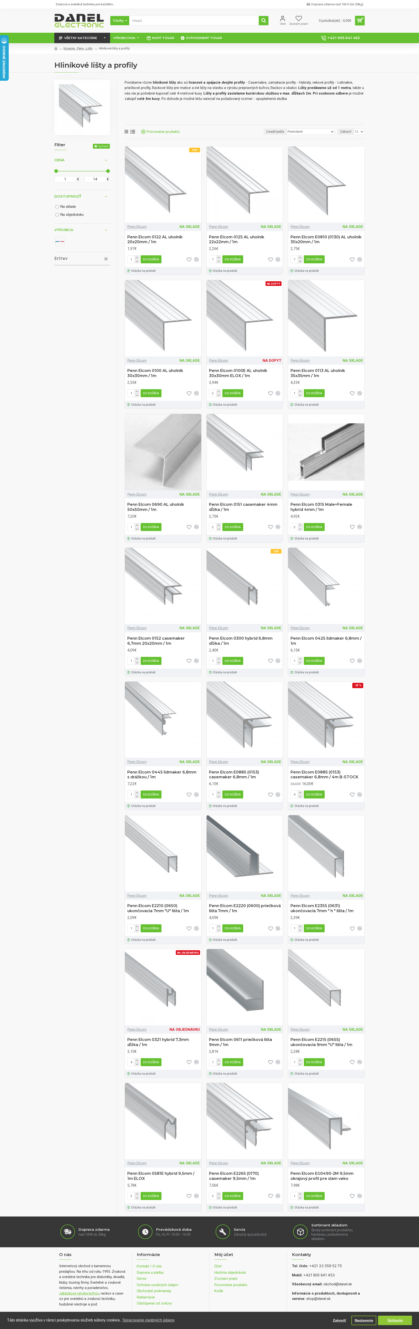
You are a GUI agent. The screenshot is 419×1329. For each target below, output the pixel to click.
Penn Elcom (137, 227)
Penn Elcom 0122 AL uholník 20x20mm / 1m (155, 239)
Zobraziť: (346, 131)
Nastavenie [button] (364, 1320)
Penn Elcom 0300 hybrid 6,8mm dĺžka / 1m (241, 641)
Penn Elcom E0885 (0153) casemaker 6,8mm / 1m (234, 775)
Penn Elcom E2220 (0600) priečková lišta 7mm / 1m (245, 908)
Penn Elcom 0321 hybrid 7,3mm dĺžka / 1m (158, 1042)
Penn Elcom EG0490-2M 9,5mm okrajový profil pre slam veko (322, 1176)
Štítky (61, 258)
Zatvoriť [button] (339, 1320)
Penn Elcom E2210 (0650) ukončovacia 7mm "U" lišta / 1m (158, 908)
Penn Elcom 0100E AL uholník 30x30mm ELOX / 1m (238, 373)
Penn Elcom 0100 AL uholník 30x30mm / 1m (155, 373)
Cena (59, 160)
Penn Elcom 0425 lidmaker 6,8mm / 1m (326, 641)
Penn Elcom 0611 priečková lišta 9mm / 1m (240, 1042)
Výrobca (63, 229)
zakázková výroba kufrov (79, 1293)
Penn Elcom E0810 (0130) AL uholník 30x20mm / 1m (326, 239)
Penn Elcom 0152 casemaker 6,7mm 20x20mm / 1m (156, 641)
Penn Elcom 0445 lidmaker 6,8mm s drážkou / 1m (161, 775)
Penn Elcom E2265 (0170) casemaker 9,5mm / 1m (234, 1176)
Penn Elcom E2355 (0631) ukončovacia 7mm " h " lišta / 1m (322, 908)
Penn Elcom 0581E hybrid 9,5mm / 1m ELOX (160, 1176)
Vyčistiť (103, 146)
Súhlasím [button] (395, 1320)
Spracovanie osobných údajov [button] (148, 1320)
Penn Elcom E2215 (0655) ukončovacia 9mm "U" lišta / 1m (321, 1042)
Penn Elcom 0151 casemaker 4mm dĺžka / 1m (243, 507)
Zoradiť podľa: (275, 131)
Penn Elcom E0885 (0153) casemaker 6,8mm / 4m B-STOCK (324, 775)
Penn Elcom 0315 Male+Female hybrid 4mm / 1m (321, 507)
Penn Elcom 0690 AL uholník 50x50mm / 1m (155, 507)
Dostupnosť (67, 196)
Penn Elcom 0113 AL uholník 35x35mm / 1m (317, 373)
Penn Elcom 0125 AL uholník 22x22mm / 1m (236, 239)
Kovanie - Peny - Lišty (78, 48)
